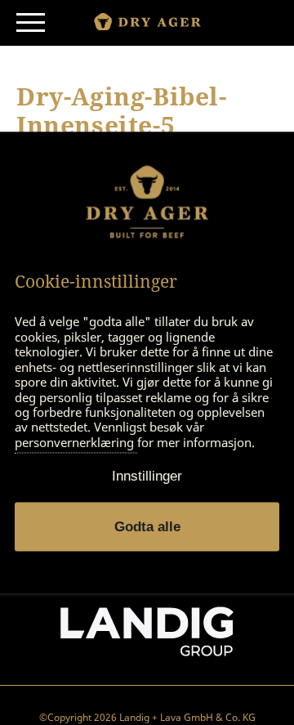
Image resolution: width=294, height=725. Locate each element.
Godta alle (147, 527)
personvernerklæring (76, 441)
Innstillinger (147, 476)
